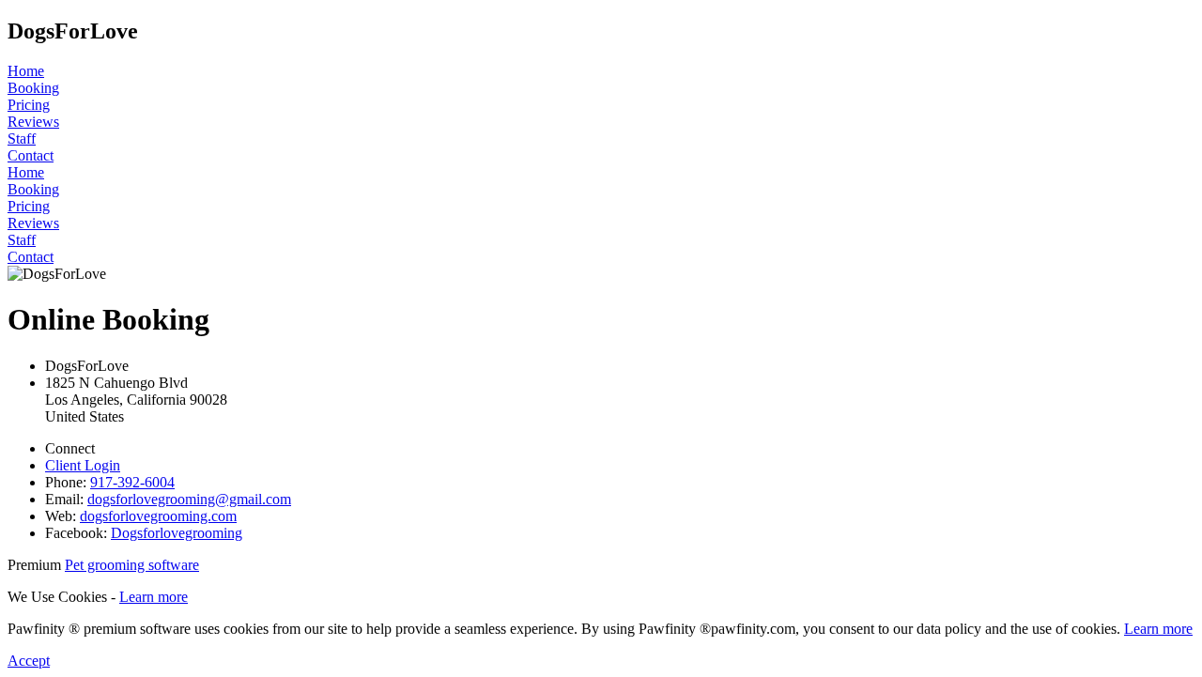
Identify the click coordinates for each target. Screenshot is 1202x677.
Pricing (29, 105)
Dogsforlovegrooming (176, 533)
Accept (29, 661)
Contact (31, 155)
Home (26, 71)
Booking (33, 88)
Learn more (153, 597)
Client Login (82, 465)
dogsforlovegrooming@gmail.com (189, 499)
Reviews (33, 122)
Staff (22, 138)
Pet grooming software (132, 565)
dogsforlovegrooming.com (158, 516)
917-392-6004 (132, 482)
